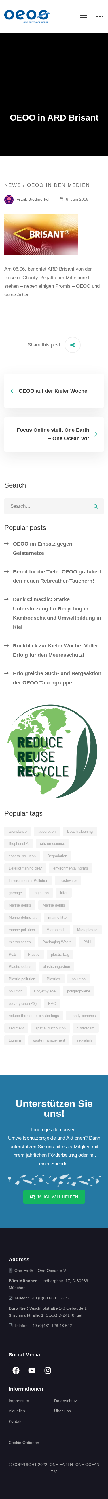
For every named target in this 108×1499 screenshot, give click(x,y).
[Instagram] (47, 1370)
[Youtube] (31, 1370)
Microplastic (87, 930)
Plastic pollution (22, 979)
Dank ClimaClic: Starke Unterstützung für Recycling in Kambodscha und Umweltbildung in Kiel (57, 613)
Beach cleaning (80, 831)
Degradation (57, 856)
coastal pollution (22, 856)
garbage (15, 893)
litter (63, 893)
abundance (18, 831)
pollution (79, 979)
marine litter (58, 917)
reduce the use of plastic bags (34, 1016)
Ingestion (41, 893)
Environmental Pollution (28, 880)
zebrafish (84, 1040)
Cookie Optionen (24, 1442)
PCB (12, 954)
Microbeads (56, 930)
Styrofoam (85, 1028)
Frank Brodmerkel (32, 199)
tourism (15, 1040)
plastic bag (60, 954)
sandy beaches (83, 1016)
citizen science (52, 843)
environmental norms (70, 868)
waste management (49, 1040)
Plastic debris (20, 966)
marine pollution (22, 930)
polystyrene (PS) (23, 1003)
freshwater (68, 880)
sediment (16, 1028)
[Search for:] (54, 506)
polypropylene (78, 991)
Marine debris (20, 905)
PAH (87, 942)
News (12, 185)
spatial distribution (50, 1028)
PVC (52, 1003)
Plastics (53, 979)
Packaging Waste (57, 942)
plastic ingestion (56, 966)
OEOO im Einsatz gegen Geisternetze (42, 548)
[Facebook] (16, 1370)
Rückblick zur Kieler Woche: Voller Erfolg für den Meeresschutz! (55, 650)
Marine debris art (23, 917)
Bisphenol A (19, 843)
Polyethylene (45, 991)
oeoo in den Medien (58, 185)
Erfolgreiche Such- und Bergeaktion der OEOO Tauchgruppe (57, 678)
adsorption (47, 831)
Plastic (33, 954)
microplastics (20, 942)
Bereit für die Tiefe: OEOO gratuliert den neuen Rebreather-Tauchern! (57, 576)
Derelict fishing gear (25, 868)
